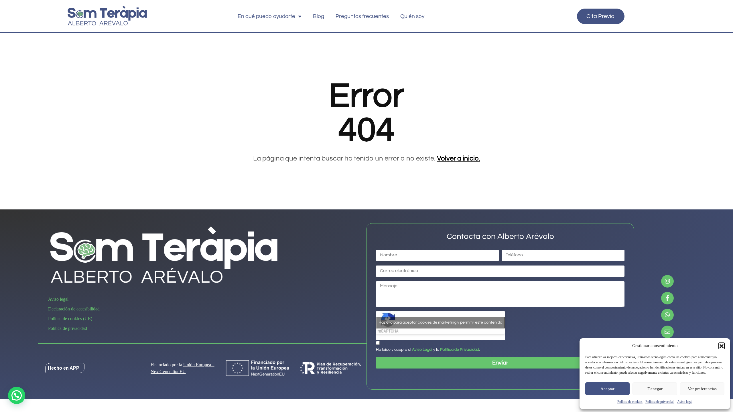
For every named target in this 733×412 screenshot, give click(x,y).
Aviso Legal (422, 350)
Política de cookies (630, 402)
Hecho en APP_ (65, 368)
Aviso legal (684, 402)
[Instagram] (667, 281)
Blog (318, 16)
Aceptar (607, 389)
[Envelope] (667, 332)
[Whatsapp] (667, 315)
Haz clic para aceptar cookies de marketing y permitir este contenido (440, 322)
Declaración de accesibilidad (74, 308)
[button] (721, 345)
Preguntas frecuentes (362, 16)
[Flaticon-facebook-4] (667, 298)
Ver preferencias (702, 389)
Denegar (655, 389)
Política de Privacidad (459, 350)
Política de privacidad (659, 402)
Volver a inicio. (458, 158)
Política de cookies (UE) (70, 318)
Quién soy (412, 16)
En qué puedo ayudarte (266, 16)
